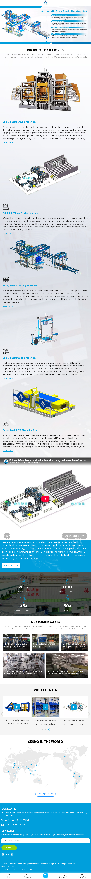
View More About (11, 565)
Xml (15, 869)
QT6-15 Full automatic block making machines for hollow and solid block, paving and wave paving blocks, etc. (45, 722)
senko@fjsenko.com (18, 824)
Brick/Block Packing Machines (19, 358)
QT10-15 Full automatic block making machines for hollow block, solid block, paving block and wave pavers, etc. (17, 722)
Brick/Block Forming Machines (19, 122)
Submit (9, 847)
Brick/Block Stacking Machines (20, 286)
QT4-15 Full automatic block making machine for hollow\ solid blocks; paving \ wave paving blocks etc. (74, 722)
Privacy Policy (26, 869)
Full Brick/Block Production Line (20, 213)
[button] (42, 41)
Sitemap (7, 869)
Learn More (8, 143)
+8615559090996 (22, 820)
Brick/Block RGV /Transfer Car (20, 430)
